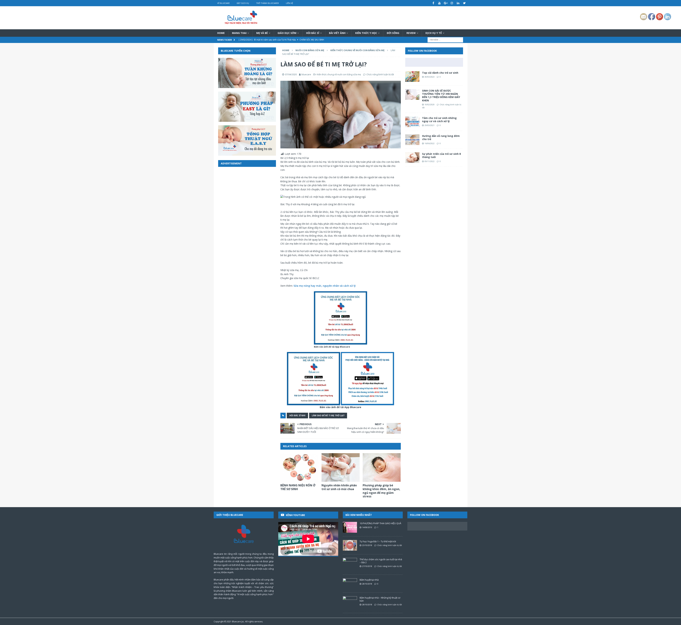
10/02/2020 (429, 104)
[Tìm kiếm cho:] (445, 39)
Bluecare (236, 621)
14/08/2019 (367, 527)
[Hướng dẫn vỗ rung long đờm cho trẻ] (412, 139)
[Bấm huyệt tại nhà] (350, 583)
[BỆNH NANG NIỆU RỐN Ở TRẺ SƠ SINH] (299, 467)
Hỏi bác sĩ (312, 33)
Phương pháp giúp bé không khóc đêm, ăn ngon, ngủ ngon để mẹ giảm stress (381, 490)
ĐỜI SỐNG (393, 33)
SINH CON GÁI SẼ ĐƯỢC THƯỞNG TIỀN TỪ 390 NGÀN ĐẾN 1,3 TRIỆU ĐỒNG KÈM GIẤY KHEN (441, 95)
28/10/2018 (367, 583)
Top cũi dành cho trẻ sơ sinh (440, 72)
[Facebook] (433, 3)
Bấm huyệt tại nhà (369, 579)
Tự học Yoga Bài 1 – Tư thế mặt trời (378, 541)
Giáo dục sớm (287, 33)
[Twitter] (464, 3)
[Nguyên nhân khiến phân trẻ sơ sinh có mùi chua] (341, 467)
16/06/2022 (429, 143)
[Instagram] (452, 3)
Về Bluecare (223, 3)
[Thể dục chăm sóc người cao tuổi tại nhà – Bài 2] (350, 563)
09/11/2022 (429, 161)
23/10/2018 (367, 545)
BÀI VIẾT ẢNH (337, 33)
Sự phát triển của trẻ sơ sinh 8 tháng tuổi (441, 155)
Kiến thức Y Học (366, 33)
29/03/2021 (429, 125)
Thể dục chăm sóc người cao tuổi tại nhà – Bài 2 (381, 561)
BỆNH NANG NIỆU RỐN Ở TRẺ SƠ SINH (297, 487)
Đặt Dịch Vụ (243, 3)
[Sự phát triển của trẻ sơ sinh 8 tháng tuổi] (412, 157)
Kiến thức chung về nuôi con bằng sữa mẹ (339, 74)
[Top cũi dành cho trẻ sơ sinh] (412, 76)
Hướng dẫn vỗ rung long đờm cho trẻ (441, 137)
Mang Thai (239, 33)
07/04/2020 (291, 74)
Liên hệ (289, 3)
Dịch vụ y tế (433, 33)
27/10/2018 (367, 566)
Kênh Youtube (295, 515)
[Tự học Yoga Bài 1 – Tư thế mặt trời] (350, 545)
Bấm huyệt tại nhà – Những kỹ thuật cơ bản (380, 599)
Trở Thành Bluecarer (267, 3)
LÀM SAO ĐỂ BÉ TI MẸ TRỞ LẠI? (328, 415)
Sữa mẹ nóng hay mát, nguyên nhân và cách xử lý (325, 285)
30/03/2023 (429, 76)
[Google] (446, 3)
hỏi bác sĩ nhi (297, 415)
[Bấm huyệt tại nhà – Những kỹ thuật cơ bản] (350, 601)
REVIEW (411, 33)
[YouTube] (439, 3)
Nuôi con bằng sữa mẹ (309, 50)
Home (221, 33)
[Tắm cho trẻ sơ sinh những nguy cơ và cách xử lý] (412, 121)
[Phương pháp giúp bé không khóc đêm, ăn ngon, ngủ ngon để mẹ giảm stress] (382, 467)
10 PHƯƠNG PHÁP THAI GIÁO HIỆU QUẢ (380, 523)
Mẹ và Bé (262, 33)
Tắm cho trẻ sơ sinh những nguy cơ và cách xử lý (439, 119)
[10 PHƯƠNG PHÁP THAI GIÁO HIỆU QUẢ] (350, 527)
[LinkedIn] (458, 3)
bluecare (306, 74)
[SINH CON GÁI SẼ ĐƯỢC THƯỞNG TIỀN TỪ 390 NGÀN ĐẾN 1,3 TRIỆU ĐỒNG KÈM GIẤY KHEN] (412, 94)
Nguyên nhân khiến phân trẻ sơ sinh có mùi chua (339, 487)
